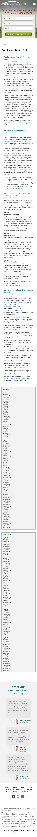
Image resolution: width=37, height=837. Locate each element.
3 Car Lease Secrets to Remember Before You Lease (17, 194)
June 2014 (5, 438)
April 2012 (5, 465)
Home (6, 787)
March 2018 (6, 399)
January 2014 (6, 446)
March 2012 (6, 467)
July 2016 (5, 428)
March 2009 (6, 496)
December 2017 (7, 402)
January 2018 (6, 401)
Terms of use (25, 791)
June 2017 (5, 411)
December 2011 (7, 472)
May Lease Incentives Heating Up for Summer (18, 290)
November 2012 (7, 453)
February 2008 (6, 516)
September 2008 (7, 506)
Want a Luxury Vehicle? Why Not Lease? (17, 58)
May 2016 (5, 431)
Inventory (9, 789)
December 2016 (7, 419)
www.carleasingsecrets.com (24, 122)
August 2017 (6, 408)
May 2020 (5, 392)
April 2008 (5, 513)
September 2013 (7, 452)
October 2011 (6, 475)
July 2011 (5, 480)
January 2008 (6, 518)
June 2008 (5, 511)
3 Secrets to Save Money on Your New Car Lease (17, 131)
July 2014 (5, 436)
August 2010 (6, 487)
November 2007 (7, 521)
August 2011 (6, 479)
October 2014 (6, 435)
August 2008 (6, 508)
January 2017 (6, 418)
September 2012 (7, 457)
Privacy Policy (12, 791)
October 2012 (6, 455)
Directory (15, 787)
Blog (22, 787)
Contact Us (18, 789)
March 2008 (6, 514)
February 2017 (6, 416)
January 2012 (6, 470)
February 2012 (6, 469)
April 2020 (5, 394)
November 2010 (7, 486)
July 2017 (5, 409)
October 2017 (6, 406)
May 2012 (5, 464)
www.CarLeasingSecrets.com (12, 306)
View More (6, 527)
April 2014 (5, 441)
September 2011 (7, 477)
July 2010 (5, 489)
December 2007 (7, 519)
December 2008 (7, 501)
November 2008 (7, 502)
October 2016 (6, 423)
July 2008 (5, 509)
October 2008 (6, 504)
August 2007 (6, 525)
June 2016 (5, 430)
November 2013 (7, 450)
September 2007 (7, 523)
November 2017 (7, 404)
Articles (30, 787)
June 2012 (5, 462)
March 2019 (6, 397)
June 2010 (5, 491)
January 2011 (6, 482)
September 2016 (7, 425)
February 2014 (6, 445)
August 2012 (6, 458)
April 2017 (5, 413)
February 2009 (6, 497)
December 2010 (7, 484)
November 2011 (7, 474)
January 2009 (6, 499)
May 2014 (5, 440)
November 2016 (7, 421)
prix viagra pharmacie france (19, 227)
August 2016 (6, 426)
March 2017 (6, 414)
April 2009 (5, 494)
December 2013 (7, 448)
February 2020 (6, 396)
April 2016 (5, 433)
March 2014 (6, 443)
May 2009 (5, 492)
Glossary (29, 789)
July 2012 (5, 460)
